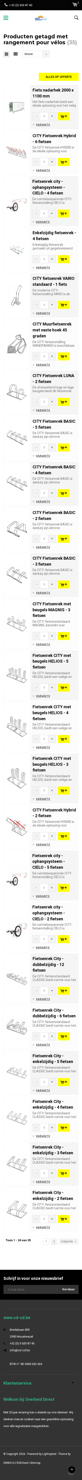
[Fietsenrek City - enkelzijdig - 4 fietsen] (17, 1118)
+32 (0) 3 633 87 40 (22, 1343)
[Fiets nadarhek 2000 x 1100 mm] (17, 106)
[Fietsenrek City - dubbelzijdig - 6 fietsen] (17, 1027)
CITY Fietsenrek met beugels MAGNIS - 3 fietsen (52, 609)
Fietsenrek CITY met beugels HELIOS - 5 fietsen (52, 661)
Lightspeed (49, 1454)
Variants (43, 124)
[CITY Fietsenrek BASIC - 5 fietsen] (17, 438)
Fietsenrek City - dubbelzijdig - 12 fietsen (48, 964)
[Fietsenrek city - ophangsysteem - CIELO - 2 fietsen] (17, 927)
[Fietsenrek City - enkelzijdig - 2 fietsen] (17, 1209)
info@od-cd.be (20, 1350)
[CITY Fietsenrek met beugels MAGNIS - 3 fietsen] (17, 623)
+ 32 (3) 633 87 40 (20, 5)
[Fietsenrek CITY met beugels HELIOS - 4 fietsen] (17, 726)
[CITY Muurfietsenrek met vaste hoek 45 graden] (17, 344)
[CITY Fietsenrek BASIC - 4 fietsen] (17, 483)
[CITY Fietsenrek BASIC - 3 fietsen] (17, 575)
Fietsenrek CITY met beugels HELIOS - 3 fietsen (52, 764)
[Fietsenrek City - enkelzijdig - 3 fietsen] (17, 1163)
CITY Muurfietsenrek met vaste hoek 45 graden (52, 330)
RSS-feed (22, 1462)
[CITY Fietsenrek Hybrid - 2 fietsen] (17, 826)
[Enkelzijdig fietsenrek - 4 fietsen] (17, 249)
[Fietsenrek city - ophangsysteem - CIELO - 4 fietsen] (17, 201)
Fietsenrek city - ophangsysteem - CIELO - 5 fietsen (48, 861)
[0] (74, 4)
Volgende (67, 1241)
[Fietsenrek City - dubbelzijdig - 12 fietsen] (17, 978)
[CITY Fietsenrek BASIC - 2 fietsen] (17, 529)
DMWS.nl (9, 1462)
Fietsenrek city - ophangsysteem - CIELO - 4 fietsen (48, 187)
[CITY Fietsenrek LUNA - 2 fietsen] (17, 392)
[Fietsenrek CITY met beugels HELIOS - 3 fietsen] (17, 778)
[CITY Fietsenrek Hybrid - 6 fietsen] (17, 152)
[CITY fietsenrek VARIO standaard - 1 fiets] (17, 295)
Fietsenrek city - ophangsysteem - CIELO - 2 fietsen (48, 913)
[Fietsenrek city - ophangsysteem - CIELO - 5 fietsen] (17, 875)
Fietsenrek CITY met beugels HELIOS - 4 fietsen (52, 712)
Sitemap (35, 1462)
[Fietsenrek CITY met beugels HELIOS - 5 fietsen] (17, 675)
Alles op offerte (59, 77)
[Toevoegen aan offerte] (63, 116)
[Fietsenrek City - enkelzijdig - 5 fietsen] (17, 1072)
